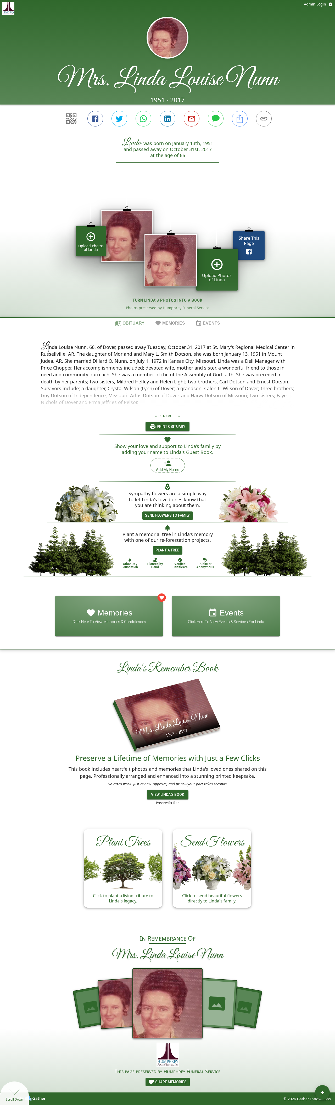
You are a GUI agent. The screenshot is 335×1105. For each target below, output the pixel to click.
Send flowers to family (167, 515)
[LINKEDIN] (167, 118)
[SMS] (216, 118)
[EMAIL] (191, 118)
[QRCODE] (71, 118)
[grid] (167, 248)
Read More (167, 416)
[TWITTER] (119, 118)
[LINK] (264, 118)
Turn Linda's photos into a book (168, 300)
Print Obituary (170, 426)
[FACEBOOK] (95, 118)
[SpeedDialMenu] (322, 1092)
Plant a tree (167, 550)
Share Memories (170, 1082)
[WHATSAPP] (143, 118)
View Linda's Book (167, 794)
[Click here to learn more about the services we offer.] (168, 1055)
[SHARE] (240, 118)
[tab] (130, 323)
